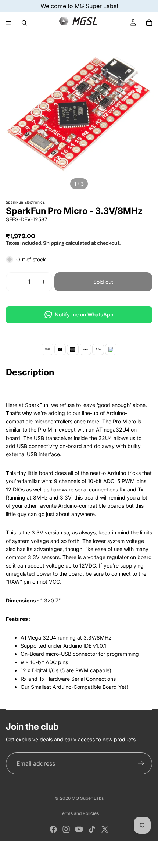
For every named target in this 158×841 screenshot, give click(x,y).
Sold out (103, 282)
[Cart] (149, 23)
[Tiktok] (91, 829)
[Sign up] (141, 763)
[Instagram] (66, 829)
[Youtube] (79, 829)
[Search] (24, 23)
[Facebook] (53, 829)
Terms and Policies (79, 813)
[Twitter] (104, 829)
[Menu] (8, 22)
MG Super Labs (88, 798)
